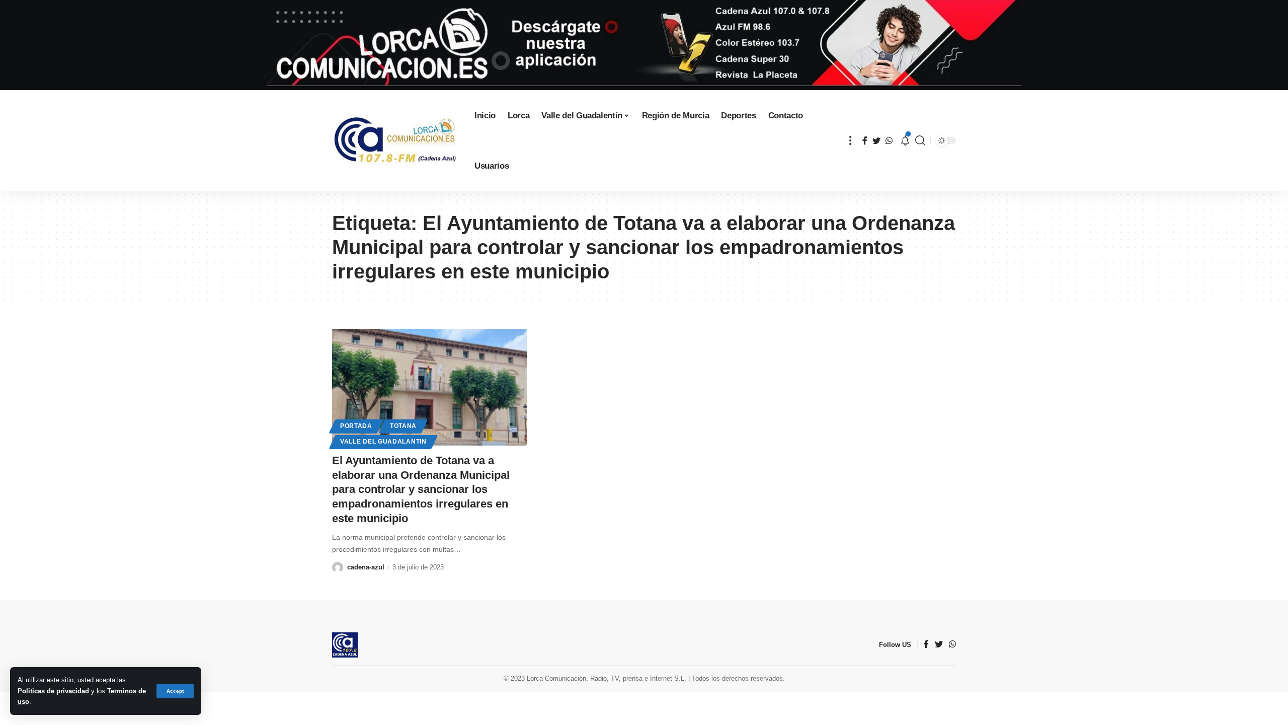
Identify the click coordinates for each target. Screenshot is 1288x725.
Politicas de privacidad (53, 691)
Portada (356, 426)
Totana (403, 426)
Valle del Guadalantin (383, 442)
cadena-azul (365, 567)
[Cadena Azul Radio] (395, 140)
